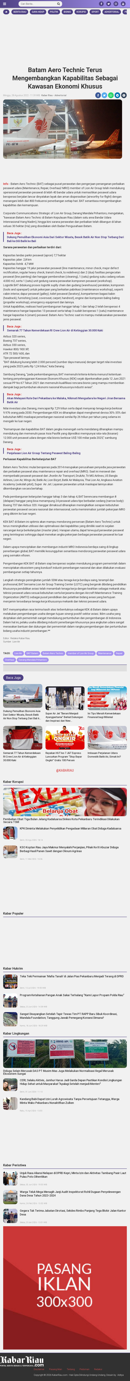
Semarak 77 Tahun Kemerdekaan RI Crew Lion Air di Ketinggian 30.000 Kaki (55, 330)
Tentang (71, 1369)
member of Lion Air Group (81, 653)
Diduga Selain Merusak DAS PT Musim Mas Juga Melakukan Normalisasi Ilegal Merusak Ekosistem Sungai (58, 1072)
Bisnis (67, 12)
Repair (119, 653)
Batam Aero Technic (53, 653)
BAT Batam (32, 653)
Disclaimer (39, 1369)
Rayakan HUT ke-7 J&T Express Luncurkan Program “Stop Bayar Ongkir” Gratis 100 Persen (64, 757)
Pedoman (84, 1369)
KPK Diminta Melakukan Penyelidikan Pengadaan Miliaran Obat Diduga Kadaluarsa (70, 828)
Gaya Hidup (38, 12)
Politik (54, 12)
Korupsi (81, 12)
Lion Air (18, 653)
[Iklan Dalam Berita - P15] (65, 1287)
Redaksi (98, 1369)
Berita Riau (19, 12)
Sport (95, 12)
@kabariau (65, 770)
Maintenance (104, 653)
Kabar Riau (47, 95)
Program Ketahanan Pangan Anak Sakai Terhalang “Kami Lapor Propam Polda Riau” (72, 995)
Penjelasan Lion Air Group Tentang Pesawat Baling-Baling (44, 453)
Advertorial (111, 12)
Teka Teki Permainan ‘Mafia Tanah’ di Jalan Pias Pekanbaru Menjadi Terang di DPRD (72, 976)
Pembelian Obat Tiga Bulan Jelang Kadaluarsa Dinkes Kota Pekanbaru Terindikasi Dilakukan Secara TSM (61, 820)
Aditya (120, 1375)
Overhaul (9, 660)
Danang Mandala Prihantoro (33, 660)
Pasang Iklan (55, 1369)
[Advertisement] (65, 39)
